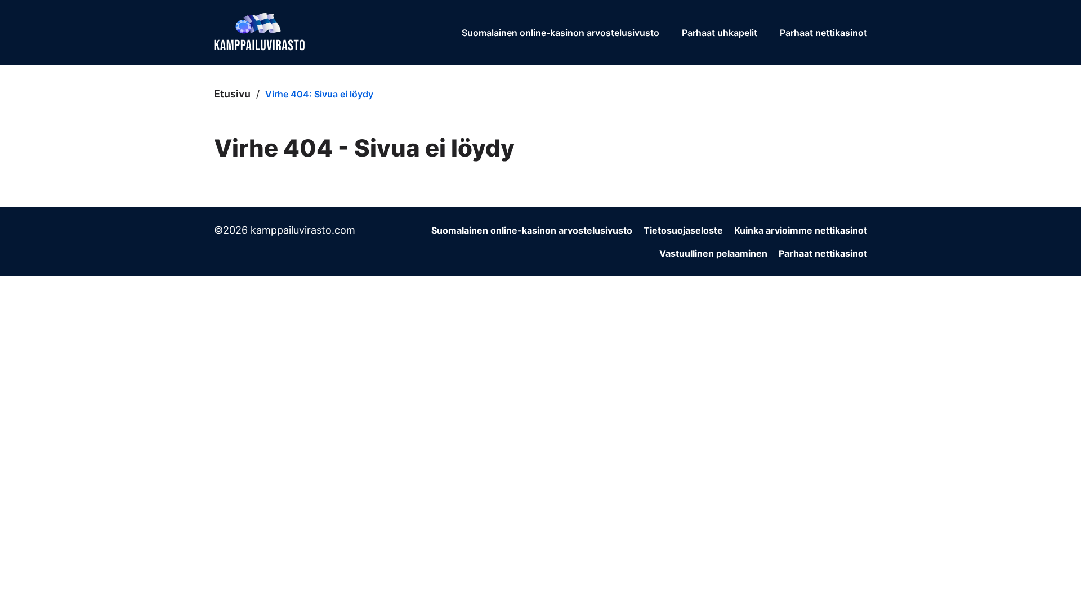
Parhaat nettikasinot (823, 32)
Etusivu (232, 94)
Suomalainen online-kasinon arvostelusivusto (560, 32)
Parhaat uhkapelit (719, 32)
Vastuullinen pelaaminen (713, 253)
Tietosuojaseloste (683, 230)
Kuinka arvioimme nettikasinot (800, 230)
